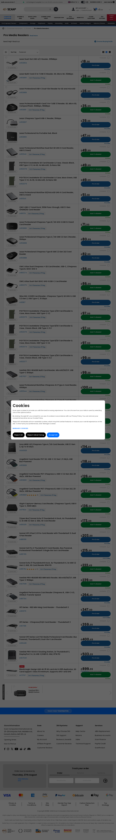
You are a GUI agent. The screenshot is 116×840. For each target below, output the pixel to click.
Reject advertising (36, 435)
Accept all (53, 435)
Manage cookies (20, 428)
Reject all (18, 435)
